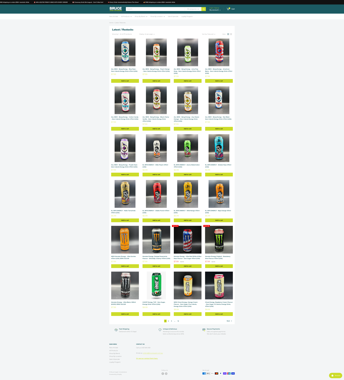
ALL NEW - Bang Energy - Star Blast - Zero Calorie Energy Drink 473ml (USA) (218, 118)
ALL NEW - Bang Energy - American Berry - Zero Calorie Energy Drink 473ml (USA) (218, 71)
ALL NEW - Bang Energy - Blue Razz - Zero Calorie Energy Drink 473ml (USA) (124, 70)
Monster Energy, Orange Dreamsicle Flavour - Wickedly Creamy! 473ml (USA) (156, 257)
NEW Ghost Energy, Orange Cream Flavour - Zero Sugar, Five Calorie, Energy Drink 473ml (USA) (186, 304)
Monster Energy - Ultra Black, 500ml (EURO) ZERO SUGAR (123, 303)
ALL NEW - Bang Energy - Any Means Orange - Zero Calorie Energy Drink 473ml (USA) (186, 119)
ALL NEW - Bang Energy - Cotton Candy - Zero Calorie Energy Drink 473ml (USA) (124, 118)
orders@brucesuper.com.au (153, 353)
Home (111, 22)
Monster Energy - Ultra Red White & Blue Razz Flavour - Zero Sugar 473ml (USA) (187, 257)
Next (228, 321)
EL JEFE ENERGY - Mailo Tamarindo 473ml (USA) (123, 212)
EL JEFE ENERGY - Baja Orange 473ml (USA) (218, 212)
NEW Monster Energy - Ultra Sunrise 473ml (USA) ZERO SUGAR (123, 257)
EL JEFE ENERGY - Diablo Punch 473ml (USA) (156, 212)
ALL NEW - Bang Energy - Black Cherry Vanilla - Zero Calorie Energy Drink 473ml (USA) (156, 119)
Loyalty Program (187, 16)
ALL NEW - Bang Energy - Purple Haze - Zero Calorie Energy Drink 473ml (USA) (124, 166)
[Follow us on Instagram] (166, 373)
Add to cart (125, 81)
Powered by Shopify (115, 374)
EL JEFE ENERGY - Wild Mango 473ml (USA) (187, 212)
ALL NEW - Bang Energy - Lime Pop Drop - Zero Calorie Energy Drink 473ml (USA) (187, 71)
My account (214, 10)
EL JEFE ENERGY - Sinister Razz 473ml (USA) (218, 166)
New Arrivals (113, 16)
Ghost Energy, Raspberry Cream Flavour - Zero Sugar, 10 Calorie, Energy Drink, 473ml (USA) (219, 304)
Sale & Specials (173, 16)
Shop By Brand (140, 16)
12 (178, 321)
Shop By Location (156, 16)
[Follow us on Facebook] (163, 373)
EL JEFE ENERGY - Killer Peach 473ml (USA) (155, 166)
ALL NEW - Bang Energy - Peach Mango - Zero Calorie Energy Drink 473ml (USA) (156, 70)
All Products (125, 16)
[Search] (203, 9)
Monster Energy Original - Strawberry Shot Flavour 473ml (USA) (217, 257)
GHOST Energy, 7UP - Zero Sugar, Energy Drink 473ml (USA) (154, 303)
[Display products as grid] (228, 34)
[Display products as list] (231, 34)
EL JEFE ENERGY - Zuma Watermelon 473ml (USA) (187, 166)
